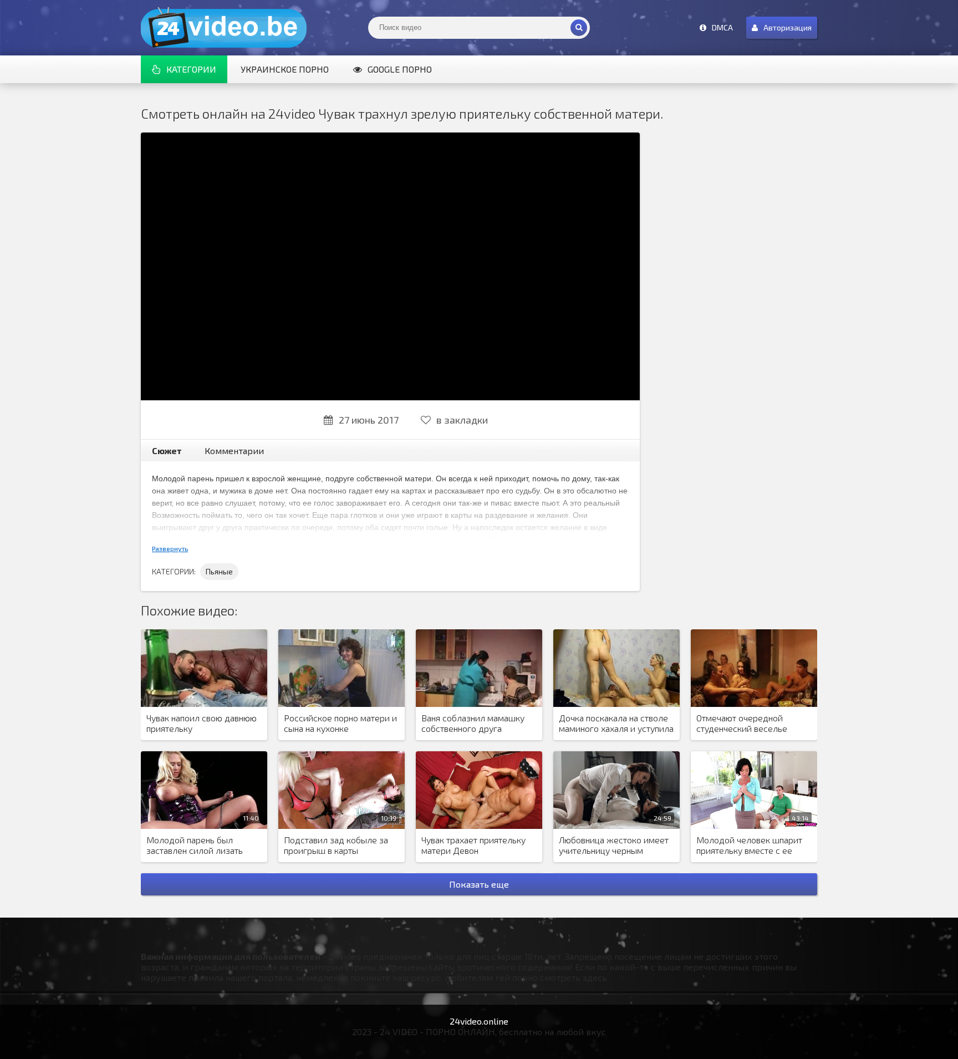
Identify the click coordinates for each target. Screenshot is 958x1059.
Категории (191, 69)
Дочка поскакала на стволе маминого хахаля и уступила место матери (616, 723)
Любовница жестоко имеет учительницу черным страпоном (614, 845)
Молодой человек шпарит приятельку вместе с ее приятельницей (749, 845)
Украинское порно (285, 69)
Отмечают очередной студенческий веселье (741, 723)
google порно (400, 69)
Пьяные (219, 571)
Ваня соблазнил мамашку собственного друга (472, 723)
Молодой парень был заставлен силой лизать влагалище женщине (194, 845)
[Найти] (578, 27)
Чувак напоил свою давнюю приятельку (201, 723)
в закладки (462, 420)
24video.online (479, 1021)
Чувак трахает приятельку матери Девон (473, 845)
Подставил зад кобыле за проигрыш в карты (336, 845)
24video (224, 27)
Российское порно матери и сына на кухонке (340, 723)
